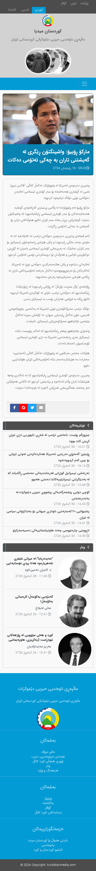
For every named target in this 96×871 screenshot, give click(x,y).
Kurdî (12, 10)
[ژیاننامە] (38, 61)
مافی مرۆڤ (48, 752)
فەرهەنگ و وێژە (48, 770)
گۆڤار (64, 3)
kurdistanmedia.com (61, 865)
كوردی (39, 10)
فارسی (25, 10)
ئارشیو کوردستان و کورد (48, 850)
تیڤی (74, 3)
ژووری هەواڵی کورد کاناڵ (48, 761)
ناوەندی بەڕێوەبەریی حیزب (48, 757)
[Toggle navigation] (84, 83)
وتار (48, 766)
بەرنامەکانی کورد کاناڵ (48, 812)
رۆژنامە (84, 3)
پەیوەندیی (48, 845)
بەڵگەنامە (48, 803)
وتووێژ (48, 798)
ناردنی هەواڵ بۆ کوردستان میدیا (48, 840)
